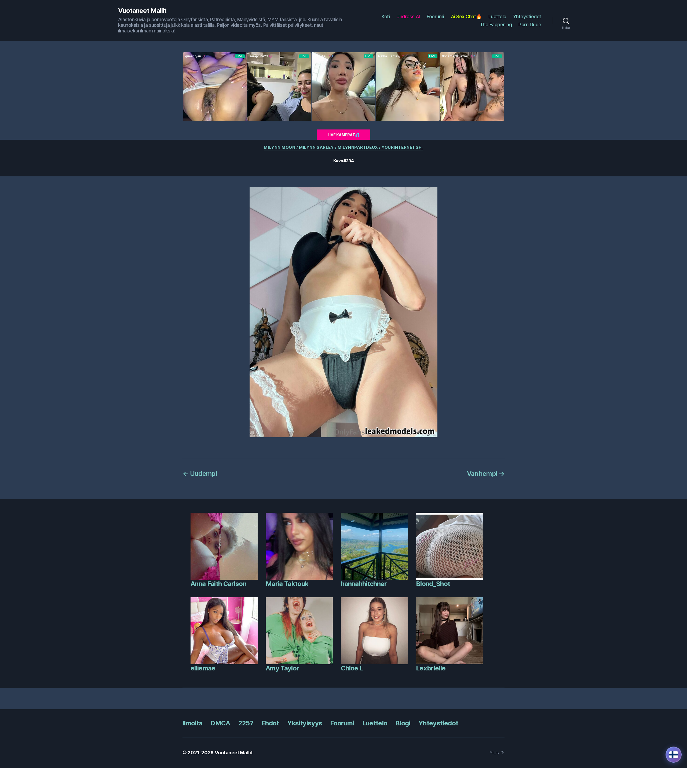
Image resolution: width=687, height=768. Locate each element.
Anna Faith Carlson (218, 584)
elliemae (203, 668)
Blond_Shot (433, 584)
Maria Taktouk (287, 584)
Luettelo (497, 16)
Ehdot (270, 723)
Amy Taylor (282, 668)
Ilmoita (192, 723)
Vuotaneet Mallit (142, 11)
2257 (245, 723)
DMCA (220, 723)
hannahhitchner (364, 584)
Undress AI (408, 16)
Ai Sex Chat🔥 (466, 16)
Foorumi (435, 16)
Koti (386, 16)
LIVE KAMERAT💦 (344, 134)
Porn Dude (529, 24)
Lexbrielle (430, 668)
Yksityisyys (304, 723)
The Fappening (496, 24)
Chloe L (352, 668)
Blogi (402, 723)
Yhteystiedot (527, 16)
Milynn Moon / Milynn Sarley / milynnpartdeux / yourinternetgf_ (343, 147)
